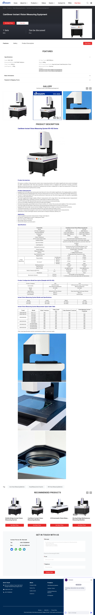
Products (9, 8)
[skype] (24, 549)
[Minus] (91, 580)
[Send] (91, 612)
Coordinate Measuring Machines (52, 592)
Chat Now (22, 23)
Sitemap (39, 610)
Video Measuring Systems (19, 8)
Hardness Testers (51, 588)
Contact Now (49, 572)
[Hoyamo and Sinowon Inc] (7, 2)
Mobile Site (46, 610)
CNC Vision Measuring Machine (55, 486)
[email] (11, 549)
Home (4, 8)
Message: (46, 539)
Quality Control (33, 590)
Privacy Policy (54, 610)
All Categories (50, 595)
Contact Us (32, 593)
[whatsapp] (16, 549)
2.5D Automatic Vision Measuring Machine (62, 518)
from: (45, 556)
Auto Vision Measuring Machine (17, 486)
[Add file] (66, 612)
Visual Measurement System (36, 486)
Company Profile (33, 585)
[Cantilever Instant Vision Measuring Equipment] (77, 23)
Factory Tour (32, 588)
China (69, 3)
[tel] (28, 549)
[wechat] (20, 549)
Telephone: (47, 564)
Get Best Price (9, 23)
